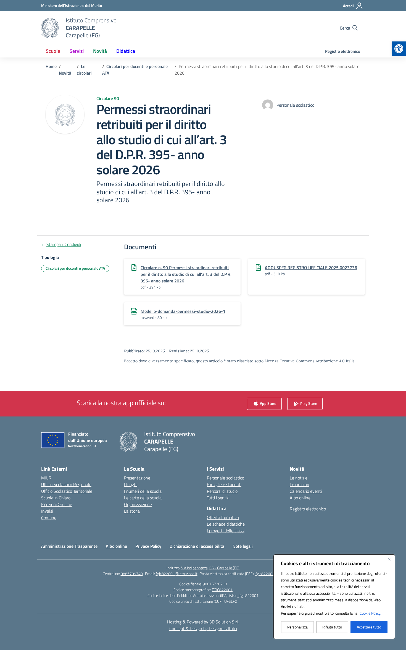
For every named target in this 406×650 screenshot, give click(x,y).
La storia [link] (132, 511)
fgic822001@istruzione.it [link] (176, 573)
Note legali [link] (243, 546)
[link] (399, 48)
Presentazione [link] (137, 478)
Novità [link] (100, 51)
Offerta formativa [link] (223, 517)
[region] (334, 596)
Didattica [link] (125, 51)
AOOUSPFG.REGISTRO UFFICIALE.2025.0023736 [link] (311, 267)
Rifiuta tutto (332, 627)
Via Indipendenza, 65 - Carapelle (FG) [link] (210, 568)
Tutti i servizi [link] (218, 497)
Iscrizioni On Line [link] (56, 504)
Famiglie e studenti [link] (224, 484)
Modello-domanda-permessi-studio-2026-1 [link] (183, 311)
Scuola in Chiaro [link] (55, 497)
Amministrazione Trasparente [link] (69, 546)
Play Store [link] (308, 403)
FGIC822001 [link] (222, 590)
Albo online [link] (300, 497)
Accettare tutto (369, 627)
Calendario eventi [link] (306, 491)
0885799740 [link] (132, 573)
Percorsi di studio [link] (222, 491)
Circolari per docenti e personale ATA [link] (75, 268)
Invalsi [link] (47, 511)
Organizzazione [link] (138, 504)
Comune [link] (48, 517)
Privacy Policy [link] (148, 546)
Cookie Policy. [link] (370, 613)
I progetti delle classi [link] (225, 530)
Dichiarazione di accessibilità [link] (197, 546)
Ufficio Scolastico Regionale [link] (66, 484)
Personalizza (297, 627)
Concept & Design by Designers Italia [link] (203, 628)
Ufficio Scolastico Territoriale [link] (66, 491)
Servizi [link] (77, 51)
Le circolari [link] (299, 484)
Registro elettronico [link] (342, 51)
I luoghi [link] (130, 484)
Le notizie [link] (298, 478)
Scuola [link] (53, 51)
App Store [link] (267, 403)
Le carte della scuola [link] (143, 497)
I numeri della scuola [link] (143, 491)
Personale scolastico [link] (225, 478)
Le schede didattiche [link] (226, 524)
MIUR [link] (46, 478)
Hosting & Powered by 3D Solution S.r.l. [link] (203, 621)
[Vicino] (389, 559)
